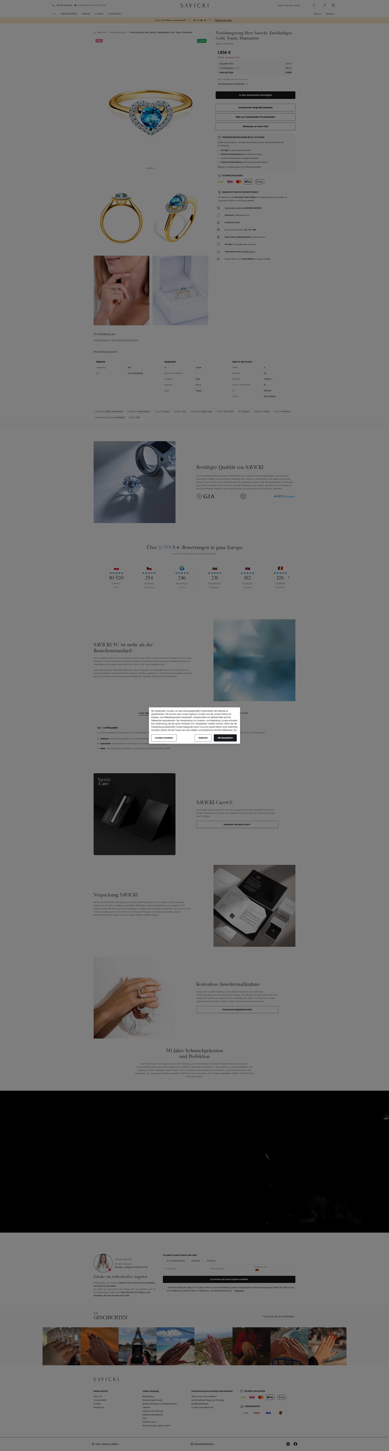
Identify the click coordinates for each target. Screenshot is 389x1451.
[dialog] (194, 725)
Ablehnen (203, 737)
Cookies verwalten (164, 737)
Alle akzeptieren (225, 737)
